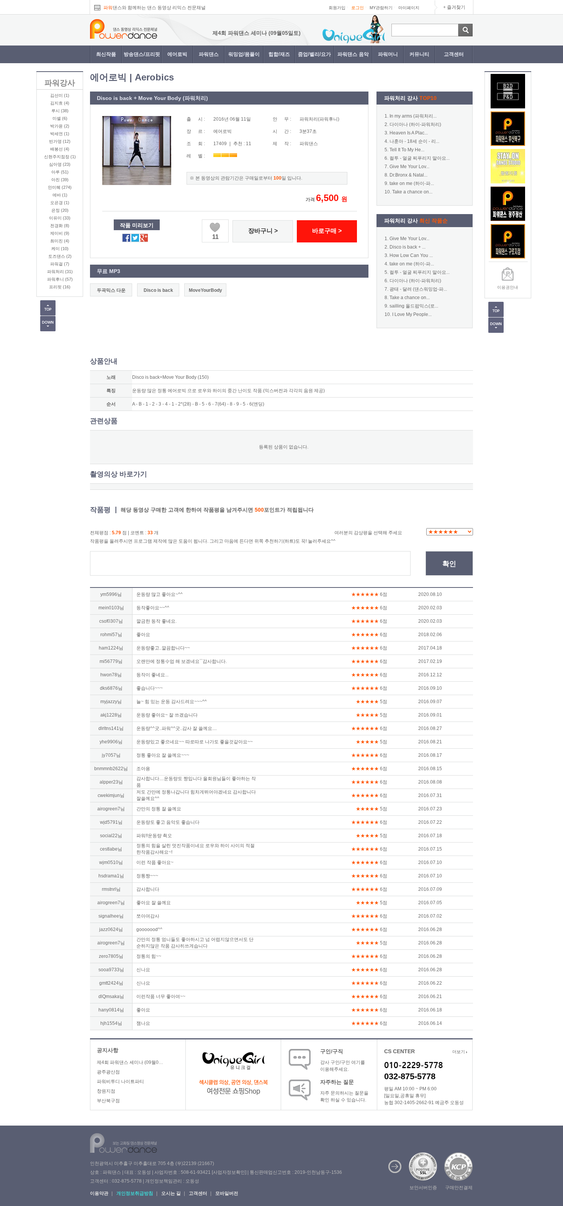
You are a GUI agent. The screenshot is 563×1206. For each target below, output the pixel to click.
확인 (449, 564)
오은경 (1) (59, 202)
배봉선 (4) (59, 149)
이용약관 (99, 1193)
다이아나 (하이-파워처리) (415, 124)
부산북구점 (108, 1100)
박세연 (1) (59, 133)
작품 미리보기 (137, 225)
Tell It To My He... (407, 149)
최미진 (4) (59, 241)
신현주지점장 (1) (60, 156)
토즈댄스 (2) (60, 256)
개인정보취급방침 (134, 1193)
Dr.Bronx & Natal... (408, 175)
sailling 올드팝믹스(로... (414, 306)
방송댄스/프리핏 (142, 54)
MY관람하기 (381, 7)
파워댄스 (209, 54)
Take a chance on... (412, 192)
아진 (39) (60, 179)
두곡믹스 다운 (111, 290)
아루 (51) (60, 172)
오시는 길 (171, 1193)
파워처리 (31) (60, 271)
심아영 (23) (59, 164)
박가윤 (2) (59, 126)
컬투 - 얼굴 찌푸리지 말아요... (420, 158)
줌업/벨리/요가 (314, 54)
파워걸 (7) (59, 264)
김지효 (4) (59, 103)
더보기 (459, 1051)
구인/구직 (331, 1051)
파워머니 (388, 54)
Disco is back (158, 290)
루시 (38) (60, 110)
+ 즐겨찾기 (454, 7)
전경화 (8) (59, 225)
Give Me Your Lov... (409, 166)
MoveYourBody (205, 290)
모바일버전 (226, 1193)
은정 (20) (60, 210)
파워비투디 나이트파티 (120, 1081)
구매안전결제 (459, 1187)
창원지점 (106, 1091)
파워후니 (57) (60, 279)
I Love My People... (412, 314)
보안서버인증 (423, 1187)
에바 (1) (59, 195)
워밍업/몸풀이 (244, 54)
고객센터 (454, 54)
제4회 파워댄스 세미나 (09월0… (130, 1062)
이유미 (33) (59, 218)
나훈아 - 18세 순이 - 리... (414, 141)
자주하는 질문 (337, 1082)
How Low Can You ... (411, 255)
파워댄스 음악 (353, 54)
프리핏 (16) (59, 287)
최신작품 (106, 54)
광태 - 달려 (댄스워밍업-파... (418, 289)
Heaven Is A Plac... (409, 133)
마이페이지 (408, 7)
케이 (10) (60, 248)
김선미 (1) (59, 95)
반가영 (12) (59, 141)
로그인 (357, 7)
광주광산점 (108, 1072)
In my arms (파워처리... (413, 116)
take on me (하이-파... (412, 183)
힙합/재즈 (279, 54)
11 (215, 237)
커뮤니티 (419, 54)
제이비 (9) (59, 233)
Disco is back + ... (408, 247)
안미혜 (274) (60, 187)
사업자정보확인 (229, 1172)
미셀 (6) (59, 118)
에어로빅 (177, 54)
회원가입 (337, 7)
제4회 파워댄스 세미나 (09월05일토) (229, 33)
